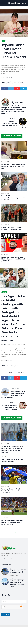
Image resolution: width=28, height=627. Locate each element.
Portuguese (10, 372)
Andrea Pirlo (10, 366)
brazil (8, 82)
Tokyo (21, 82)
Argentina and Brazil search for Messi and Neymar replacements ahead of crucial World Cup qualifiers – (12, 449)
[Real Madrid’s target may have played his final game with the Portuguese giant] (14, 506)
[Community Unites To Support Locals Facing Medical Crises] (14, 213)
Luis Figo (15, 369)
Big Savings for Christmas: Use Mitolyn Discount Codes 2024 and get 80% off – (13, 259)
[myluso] (14, 3)
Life (3, 41)
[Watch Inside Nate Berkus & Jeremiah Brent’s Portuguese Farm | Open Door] (14, 181)
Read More (9, 77)
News (4, 550)
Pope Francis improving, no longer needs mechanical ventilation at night (13, 166)
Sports (4, 292)
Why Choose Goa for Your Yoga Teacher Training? (12, 460)
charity (18, 366)
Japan (15, 82)
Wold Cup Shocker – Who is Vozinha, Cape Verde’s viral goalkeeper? (10, 491)
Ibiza (8, 369)
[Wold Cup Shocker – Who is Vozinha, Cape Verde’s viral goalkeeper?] (14, 474)
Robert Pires (19, 372)
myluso (4, 61)
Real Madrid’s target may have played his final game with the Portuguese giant (12, 522)
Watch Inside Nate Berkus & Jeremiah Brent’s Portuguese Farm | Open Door (13, 198)
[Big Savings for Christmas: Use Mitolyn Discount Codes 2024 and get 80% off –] (14, 242)
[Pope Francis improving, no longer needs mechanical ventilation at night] (14, 150)
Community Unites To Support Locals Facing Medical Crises (11, 228)
